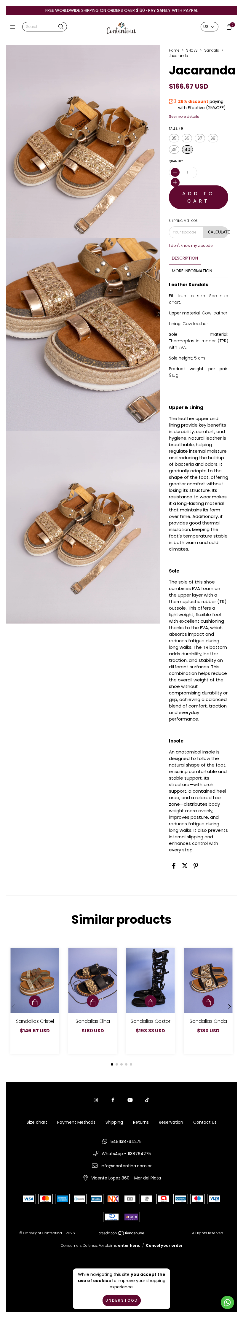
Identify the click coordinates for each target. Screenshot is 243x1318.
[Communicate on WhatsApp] (227, 1302)
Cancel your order (164, 1245)
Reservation (171, 1122)
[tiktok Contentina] (147, 1100)
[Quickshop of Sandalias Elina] (93, 1001)
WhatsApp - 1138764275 (126, 1154)
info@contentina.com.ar (126, 1166)
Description (185, 258)
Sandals (211, 50)
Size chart (37, 1122)
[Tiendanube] (122, 1234)
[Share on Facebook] (174, 866)
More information (192, 271)
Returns (141, 1122)
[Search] (61, 27)
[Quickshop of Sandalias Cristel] (35, 1001)
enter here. (129, 1245)
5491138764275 (126, 1141)
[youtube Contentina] (130, 1100)
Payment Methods (76, 1122)
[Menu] (14, 27)
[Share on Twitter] (185, 866)
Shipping (114, 1122)
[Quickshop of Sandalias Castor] (150, 1001)
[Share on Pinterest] (196, 866)
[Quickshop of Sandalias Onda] (208, 1001)
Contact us (205, 1122)
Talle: (176, 128)
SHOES (192, 50)
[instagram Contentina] (96, 1100)
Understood (121, 1300)
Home (174, 50)
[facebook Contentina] (113, 1100)
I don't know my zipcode (190, 245)
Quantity (176, 161)
